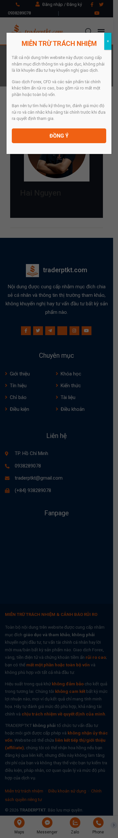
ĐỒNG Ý (59, 136)
